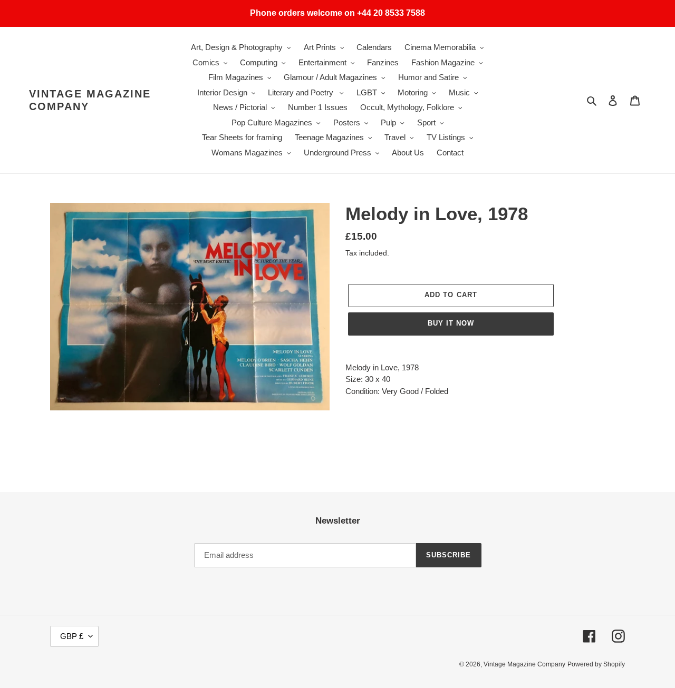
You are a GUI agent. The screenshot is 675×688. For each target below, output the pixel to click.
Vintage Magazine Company (90, 100)
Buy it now (451, 323)
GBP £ (71, 636)
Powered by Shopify (596, 664)
